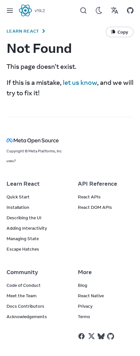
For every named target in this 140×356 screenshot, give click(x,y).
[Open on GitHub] (130, 10)
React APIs (89, 196)
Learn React (23, 31)
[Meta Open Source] (70, 140)
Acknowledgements (27, 316)
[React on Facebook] (81, 336)
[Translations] (114, 10)
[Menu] (10, 10)
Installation (18, 207)
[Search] (83, 10)
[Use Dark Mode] (99, 10)
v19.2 (40, 10)
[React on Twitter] (91, 336)
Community (22, 272)
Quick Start (18, 196)
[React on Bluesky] (101, 336)
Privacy (85, 306)
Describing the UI (24, 217)
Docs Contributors (25, 306)
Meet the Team (21, 295)
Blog (82, 285)
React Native (91, 295)
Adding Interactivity (27, 228)
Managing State (23, 238)
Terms (84, 316)
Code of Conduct (24, 285)
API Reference (97, 183)
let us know (80, 82)
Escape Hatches (23, 249)
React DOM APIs (95, 207)
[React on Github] (111, 336)
